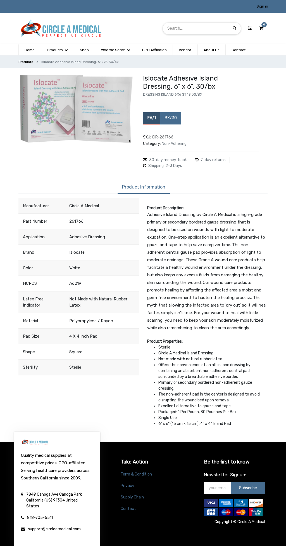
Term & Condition (136, 474)
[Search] (234, 28)
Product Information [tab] (143, 187)
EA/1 (151, 118)
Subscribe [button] (248, 488)
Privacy (127, 485)
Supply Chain (132, 497)
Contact (128, 508)
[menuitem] (30, 50)
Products (25, 62)
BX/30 (171, 118)
